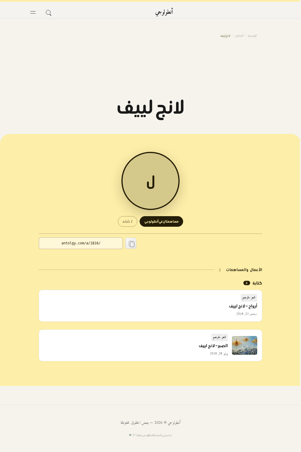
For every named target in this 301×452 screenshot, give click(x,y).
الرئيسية (252, 35)
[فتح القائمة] (33, 12)
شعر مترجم (249, 298)
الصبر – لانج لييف (213, 346)
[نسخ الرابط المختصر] (130, 243)
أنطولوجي (164, 12)
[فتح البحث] (48, 12)
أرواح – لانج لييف (243, 306)
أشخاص (239, 35)
